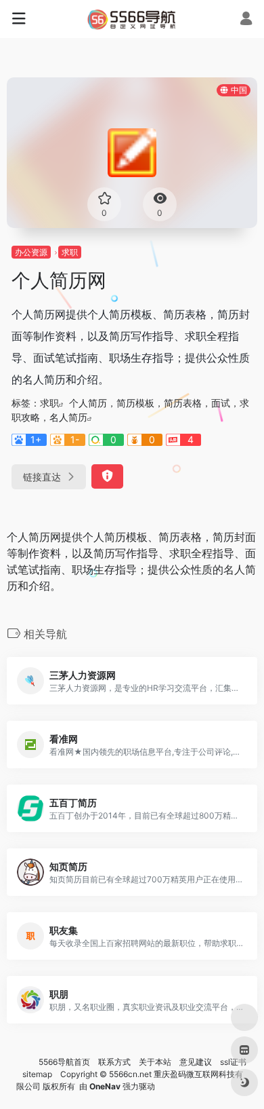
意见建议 (195, 1062)
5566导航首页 (64, 1062)
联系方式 (114, 1062)
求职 (70, 252)
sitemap (37, 1074)
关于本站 (155, 1062)
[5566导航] (132, 19)
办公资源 (31, 252)
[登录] (246, 20)
